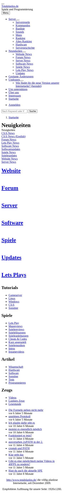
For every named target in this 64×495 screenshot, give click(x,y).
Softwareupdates (10, 149)
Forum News (8, 139)
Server (9, 205)
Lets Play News (10, 142)
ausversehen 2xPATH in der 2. (26, 441)
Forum (9, 188)
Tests (11, 379)
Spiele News (8, 152)
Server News (8, 161)
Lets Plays (13, 275)
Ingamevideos (16, 351)
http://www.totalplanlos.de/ (21, 479)
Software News (10, 145)
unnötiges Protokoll (19, 416)
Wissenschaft (16, 366)
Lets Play (14, 323)
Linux (12, 298)
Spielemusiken (17, 345)
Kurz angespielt (17, 342)
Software (12, 222)
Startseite (14, 117)
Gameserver (15, 295)
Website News (9, 158)
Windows (14, 301)
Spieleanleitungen (18, 335)
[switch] (2, 3)
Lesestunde (15, 403)
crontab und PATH (19, 448)
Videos (12, 397)
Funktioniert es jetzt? (20, 435)
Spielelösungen (17, 332)
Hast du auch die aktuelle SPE (25, 470)
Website (11, 170)
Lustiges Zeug (17, 400)
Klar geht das (16, 454)
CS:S (11, 304)
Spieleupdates (9, 155)
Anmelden (14, 104)
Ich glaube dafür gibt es (22, 422)
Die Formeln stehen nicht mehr (26, 410)
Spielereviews (16, 329)
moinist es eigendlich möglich (25, 429)
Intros (12, 348)
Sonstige (13, 307)
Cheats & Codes (18, 338)
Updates (11, 257)
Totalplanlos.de (9, 6)
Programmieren (17, 382)
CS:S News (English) (13, 136)
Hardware (14, 369)
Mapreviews (15, 326)
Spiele (8, 240)
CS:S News (8, 133)
